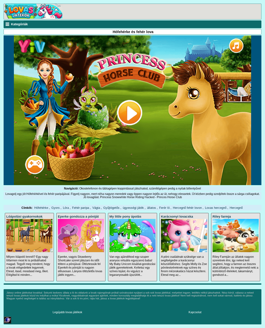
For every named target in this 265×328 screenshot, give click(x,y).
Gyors (55, 208)
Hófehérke (41, 208)
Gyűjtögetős (111, 208)
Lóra (66, 208)
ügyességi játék (133, 208)
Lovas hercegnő (215, 208)
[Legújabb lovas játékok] (33, 17)
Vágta (96, 208)
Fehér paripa (80, 208)
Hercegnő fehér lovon (187, 208)
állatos (151, 208)
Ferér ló (164, 208)
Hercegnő (236, 208)
